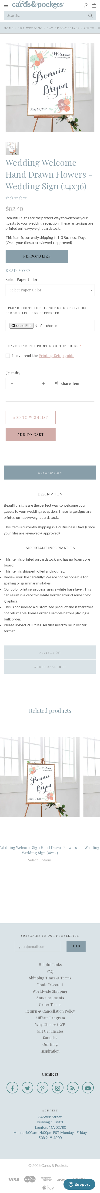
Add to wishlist (30, 417)
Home (9, 28)
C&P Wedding (30, 28)
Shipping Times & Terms (50, 977)
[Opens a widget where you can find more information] (79, 1185)
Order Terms (50, 1004)
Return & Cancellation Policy (50, 1011)
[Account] (86, 5)
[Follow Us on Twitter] (27, 1087)
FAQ (50, 971)
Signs (88, 28)
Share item (70, 383)
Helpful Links (50, 964)
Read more (18, 270)
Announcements (50, 997)
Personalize (37, 256)
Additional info (50, 667)
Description (50, 472)
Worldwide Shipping (50, 991)
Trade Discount (50, 984)
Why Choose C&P (50, 1024)
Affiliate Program (50, 1017)
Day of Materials (63, 28)
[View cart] (94, 5)
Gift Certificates (50, 1031)
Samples (50, 1037)
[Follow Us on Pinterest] (42, 1087)
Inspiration (50, 1051)
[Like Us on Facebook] (12, 1087)
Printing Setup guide (57, 346)
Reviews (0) (50, 652)
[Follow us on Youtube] (88, 1087)
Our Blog (50, 1044)
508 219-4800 (50, 1137)
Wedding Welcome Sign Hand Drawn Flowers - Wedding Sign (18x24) (40, 850)
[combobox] (50, 290)
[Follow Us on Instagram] (57, 1087)
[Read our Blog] (73, 1087)
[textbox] (50, 290)
